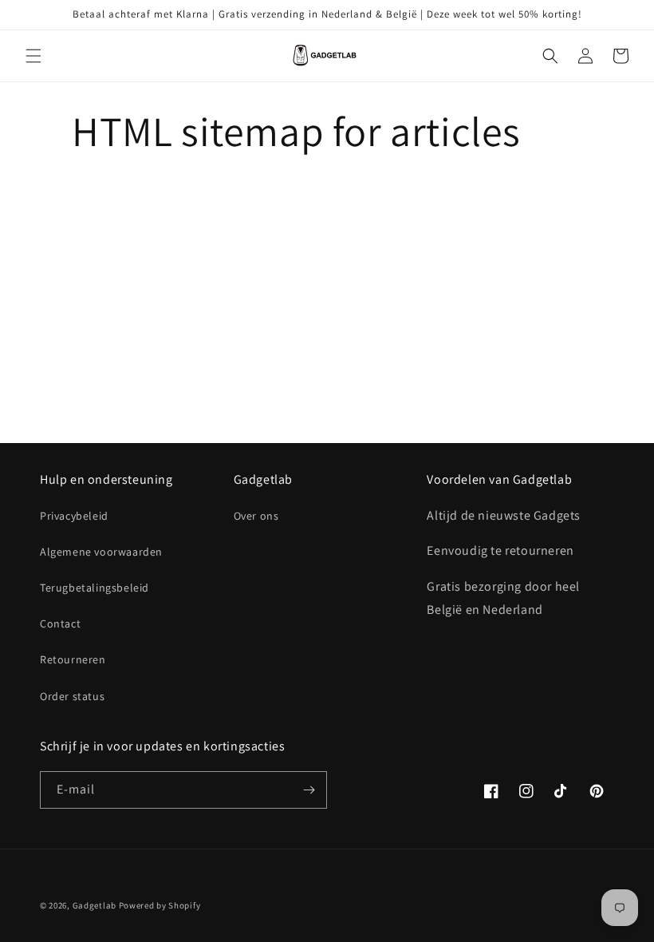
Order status (72, 696)
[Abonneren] (308, 790)
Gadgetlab (94, 905)
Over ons (256, 516)
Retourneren (73, 659)
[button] (33, 55)
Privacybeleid (74, 516)
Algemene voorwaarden (101, 551)
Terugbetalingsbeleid (94, 587)
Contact (60, 623)
